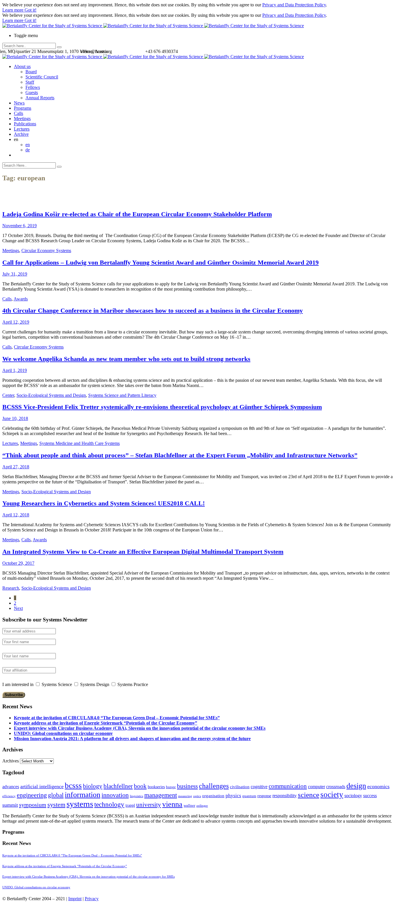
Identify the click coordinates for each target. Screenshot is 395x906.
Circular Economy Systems (46, 250)
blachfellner (118, 786)
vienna (172, 804)
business (187, 786)
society (331, 794)
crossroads (335, 786)
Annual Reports (39, 97)
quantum (249, 796)
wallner (189, 806)
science (308, 795)
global (56, 795)
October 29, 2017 (18, 563)
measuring (185, 796)
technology (109, 804)
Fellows (32, 87)
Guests (31, 92)
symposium (32, 805)
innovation (115, 795)
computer (316, 786)
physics (233, 795)
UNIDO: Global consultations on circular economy (63, 733)
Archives (10, 760)
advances (10, 786)
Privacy (92, 898)
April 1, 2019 (14, 370)
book (140, 786)
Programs (22, 108)
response (264, 796)
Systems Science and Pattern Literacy (122, 395)
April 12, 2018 (15, 514)
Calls (18, 113)
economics (378, 786)
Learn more (13, 10)
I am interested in (18, 684)
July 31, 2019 (14, 274)
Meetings (22, 118)
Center (8, 395)
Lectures (21, 128)
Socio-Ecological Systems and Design (51, 395)
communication (288, 786)
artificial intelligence (42, 786)
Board (31, 71)
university (148, 804)
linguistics (136, 796)
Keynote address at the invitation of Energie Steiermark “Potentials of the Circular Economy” (105, 722)
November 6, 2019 (19, 225)
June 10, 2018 (15, 418)
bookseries (156, 787)
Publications (25, 123)
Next (18, 608)
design (356, 786)
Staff (29, 82)
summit (10, 805)
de (27, 149)
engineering (32, 795)
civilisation (240, 786)
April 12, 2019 (15, 322)
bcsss (73, 785)
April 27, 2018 (15, 466)
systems (80, 803)
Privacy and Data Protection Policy (294, 4)
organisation (213, 795)
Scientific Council (41, 76)
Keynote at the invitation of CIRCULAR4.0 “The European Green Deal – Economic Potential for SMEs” (117, 717)
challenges (214, 786)
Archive (21, 134)
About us (22, 66)
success (370, 795)
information (82, 794)
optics (197, 796)
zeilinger (202, 805)
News (19, 102)
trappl (130, 805)
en (27, 144)
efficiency (9, 796)
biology (92, 786)
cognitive (259, 786)
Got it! (30, 10)
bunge (171, 787)
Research (10, 588)
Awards (21, 298)
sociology (353, 795)
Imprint (75, 898)
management (160, 795)
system (56, 804)
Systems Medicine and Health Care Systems (79, 443)
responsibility (284, 795)
